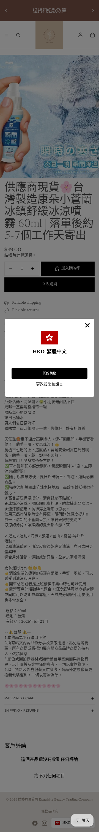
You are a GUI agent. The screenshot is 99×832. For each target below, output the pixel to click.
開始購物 (49, 373)
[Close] (87, 325)
